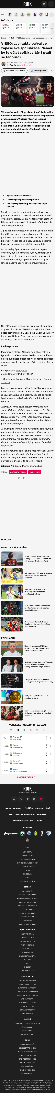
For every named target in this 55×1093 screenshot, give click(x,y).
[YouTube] (41, 799)
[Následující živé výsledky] (50, 29)
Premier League (27, 867)
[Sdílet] (51, 70)
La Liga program (27, 999)
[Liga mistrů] (18, 730)
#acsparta (21, 370)
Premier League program (27, 995)
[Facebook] (14, 799)
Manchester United (27, 956)
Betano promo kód (27, 1044)
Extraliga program (27, 1010)
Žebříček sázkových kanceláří (27, 1023)
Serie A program (27, 1006)
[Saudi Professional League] (37, 730)
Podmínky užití (42, 808)
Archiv (38, 821)
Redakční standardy (23, 821)
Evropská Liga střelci (27, 895)
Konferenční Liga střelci (27, 898)
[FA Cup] (30, 730)
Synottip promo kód (27, 1055)
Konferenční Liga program (27, 992)
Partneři (27, 828)
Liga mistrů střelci (27, 891)
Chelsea (27, 967)
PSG (27, 963)
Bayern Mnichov (27, 971)
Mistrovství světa (27, 881)
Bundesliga (27, 874)
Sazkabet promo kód (27, 1059)
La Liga (27, 870)
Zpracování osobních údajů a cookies (27, 815)
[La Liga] (11, 730)
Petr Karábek (14, 65)
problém (5, 454)
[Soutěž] (44, 4)
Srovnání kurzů (27, 1034)
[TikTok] (27, 799)
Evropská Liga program (27, 988)
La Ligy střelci (28, 909)
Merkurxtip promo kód (27, 1052)
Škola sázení (27, 1027)
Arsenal (27, 960)
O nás (8, 808)
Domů (3, 38)
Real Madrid (27, 949)
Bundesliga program (27, 1003)
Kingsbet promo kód (27, 1048)
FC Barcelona (27, 952)
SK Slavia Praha (27, 938)
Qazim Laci (35, 472)
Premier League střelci (27, 906)
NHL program (27, 1014)
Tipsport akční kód (27, 1066)
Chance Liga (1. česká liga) (27, 863)
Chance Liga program (27, 984)
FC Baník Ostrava (27, 945)
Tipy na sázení (27, 1031)
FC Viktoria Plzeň (27, 941)
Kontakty (17, 808)
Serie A (27, 878)
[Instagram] (34, 799)
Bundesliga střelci (27, 913)
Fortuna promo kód (27, 1063)
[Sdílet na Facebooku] (19, 478)
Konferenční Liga (27, 859)
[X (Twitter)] (21, 799)
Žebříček (29, 808)
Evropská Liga (27, 856)
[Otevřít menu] (51, 14)
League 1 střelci (27, 920)
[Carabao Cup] (24, 730)
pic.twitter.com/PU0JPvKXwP (17, 374)
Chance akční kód (27, 1070)
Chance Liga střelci (27, 902)
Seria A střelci (27, 917)
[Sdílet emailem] (28, 478)
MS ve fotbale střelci (27, 924)
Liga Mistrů (27, 852)
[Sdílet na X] (23, 478)
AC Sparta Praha (18, 472)
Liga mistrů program (27, 981)
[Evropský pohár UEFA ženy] (43, 730)
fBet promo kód (27, 1074)
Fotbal (11, 38)
